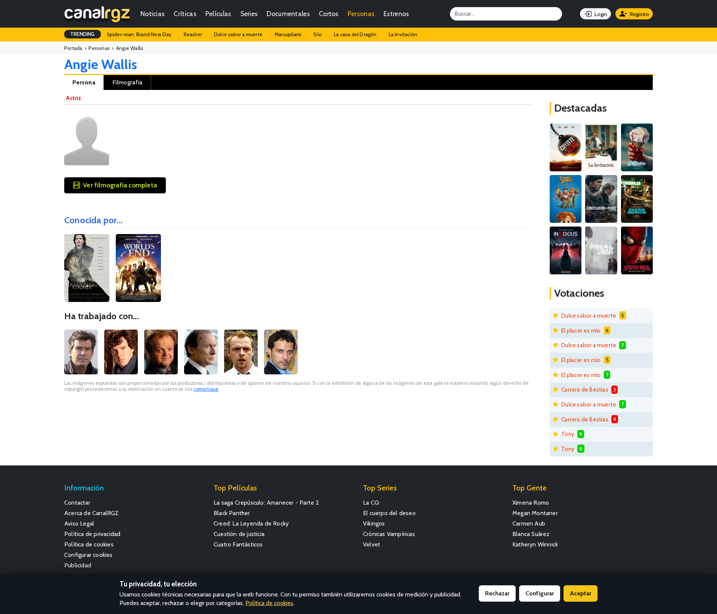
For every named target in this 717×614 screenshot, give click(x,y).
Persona (83, 82)
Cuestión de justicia (239, 533)
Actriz (73, 98)
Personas (361, 14)
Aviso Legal (79, 523)
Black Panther (232, 513)
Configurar (539, 593)
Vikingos (374, 523)
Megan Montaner (535, 513)
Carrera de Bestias (584, 389)
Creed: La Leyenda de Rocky (251, 523)
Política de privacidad (92, 533)
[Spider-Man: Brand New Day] (637, 250)
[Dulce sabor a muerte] (637, 147)
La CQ (371, 502)
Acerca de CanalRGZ (91, 513)
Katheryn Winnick (535, 544)
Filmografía (127, 82)
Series (249, 14)
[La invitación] (601, 147)
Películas (218, 14)
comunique (205, 389)
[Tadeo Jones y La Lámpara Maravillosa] (565, 199)
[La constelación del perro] (601, 199)
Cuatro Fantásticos (238, 544)
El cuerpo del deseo (389, 513)
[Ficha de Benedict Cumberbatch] (121, 352)
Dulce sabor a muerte (238, 34)
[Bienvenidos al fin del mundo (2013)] (138, 268)
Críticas (185, 14)
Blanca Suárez (531, 533)
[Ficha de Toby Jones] (161, 352)
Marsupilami (287, 34)
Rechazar (497, 593)
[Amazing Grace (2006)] (86, 268)
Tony (567, 433)
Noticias (152, 14)
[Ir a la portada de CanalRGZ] (97, 14)
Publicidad (77, 565)
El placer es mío (580, 330)
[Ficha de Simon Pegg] (241, 352)
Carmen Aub (528, 523)
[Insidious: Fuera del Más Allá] (565, 250)
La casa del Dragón (355, 34)
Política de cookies (89, 544)
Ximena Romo (530, 502)
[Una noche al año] (637, 199)
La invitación (403, 34)
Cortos (329, 14)
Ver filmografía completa (120, 185)
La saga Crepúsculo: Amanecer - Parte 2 (266, 502)
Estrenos (396, 14)
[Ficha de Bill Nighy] (201, 352)
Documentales (288, 14)
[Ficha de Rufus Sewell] (281, 352)
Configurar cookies (88, 554)
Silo (317, 34)
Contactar (77, 502)
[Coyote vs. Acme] (565, 147)
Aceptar (580, 593)
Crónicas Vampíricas (389, 533)
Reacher (193, 34)
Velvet (371, 544)
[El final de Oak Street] (601, 250)
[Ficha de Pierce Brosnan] (81, 352)
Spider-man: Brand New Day (139, 34)
